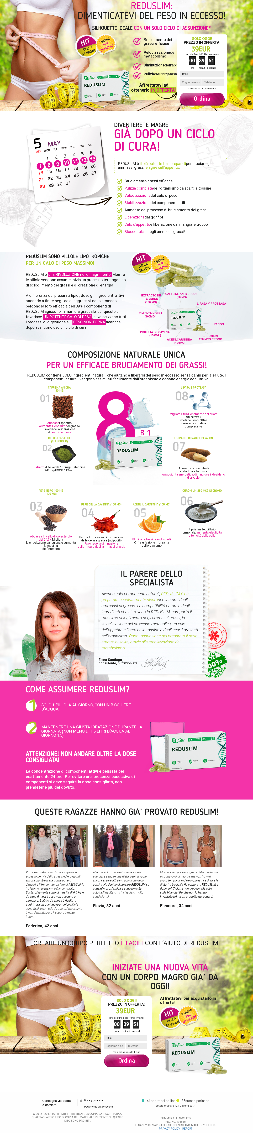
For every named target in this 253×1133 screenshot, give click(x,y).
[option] (59, 876)
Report (187, 1128)
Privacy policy (169, 1128)
